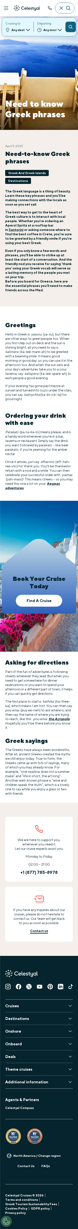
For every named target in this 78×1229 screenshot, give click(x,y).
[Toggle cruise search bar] (65, 8)
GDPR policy (40, 1208)
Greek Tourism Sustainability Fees (31, 1204)
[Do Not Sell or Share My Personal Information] (6, 1221)
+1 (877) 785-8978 (49, 8)
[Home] (27, 8)
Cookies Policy (16, 1208)
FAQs (45, 1166)
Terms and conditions (21, 1199)
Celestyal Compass (19, 1108)
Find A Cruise (39, 600)
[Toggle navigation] (6, 8)
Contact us (39, 931)
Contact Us (25, 1166)
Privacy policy (15, 1213)
